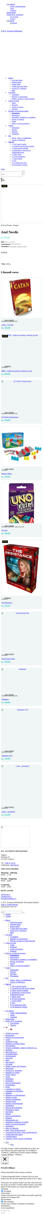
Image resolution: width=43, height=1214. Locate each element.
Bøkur (10, 78)
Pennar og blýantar (18, 119)
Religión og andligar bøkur (15, 1044)
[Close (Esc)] (9, 1210)
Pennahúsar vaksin (12, 1110)
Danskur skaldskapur (13, 1099)
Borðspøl (15, 105)
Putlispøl (13, 951)
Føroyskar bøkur (17, 80)
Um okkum (11, 4)
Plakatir (8, 1114)
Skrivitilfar (9, 1112)
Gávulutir (11, 92)
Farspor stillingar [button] (7, 1155)
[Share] (6, 1210)
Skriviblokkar (10, 1046)
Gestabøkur (15, 95)
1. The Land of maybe (19, 144)
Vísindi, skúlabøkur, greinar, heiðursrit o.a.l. (21, 1048)
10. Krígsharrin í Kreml (19, 165)
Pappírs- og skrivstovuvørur (18, 111)
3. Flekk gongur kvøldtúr (20, 148)
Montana (14, 132)
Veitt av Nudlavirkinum (9, 905)
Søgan (12, 8)
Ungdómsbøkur (11, 1137)
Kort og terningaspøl (13, 1083)
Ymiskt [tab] (8, 916)
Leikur (8, 1039)
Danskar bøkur (16, 82)
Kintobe (14, 130)
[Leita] (23, 172)
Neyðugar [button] (4, 1189)
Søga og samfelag (12, 1128)
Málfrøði (9, 1093)
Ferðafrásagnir (11, 1056)
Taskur (10, 125)
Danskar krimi (11, 1101)
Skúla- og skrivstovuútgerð (20, 123)
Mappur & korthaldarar (14, 1108)
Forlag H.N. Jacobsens (15, 15)
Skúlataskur (15, 128)
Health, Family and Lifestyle (16, 1066)
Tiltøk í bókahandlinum (17, 6)
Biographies (10, 1035)
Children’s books (12, 1042)
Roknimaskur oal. (12, 1120)
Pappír (14, 121)
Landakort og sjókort (13, 1089)
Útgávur (13, 1025)
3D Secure (5, 894)
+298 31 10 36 (9, 863)
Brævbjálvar (16, 115)
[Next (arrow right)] (4, 1212)
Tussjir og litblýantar (18, 140)
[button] (3, 169)
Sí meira (7, 366)
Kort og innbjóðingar (13, 1116)
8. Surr (14, 161)
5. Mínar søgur (16, 154)
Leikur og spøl (13, 101)
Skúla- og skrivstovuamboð (15, 1124)
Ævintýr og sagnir (12, 1033)
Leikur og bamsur (17, 107)
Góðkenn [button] (18, 1155)
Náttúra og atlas (11, 1097)
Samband (13, 1017)
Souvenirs (9, 1058)
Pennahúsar (15, 134)
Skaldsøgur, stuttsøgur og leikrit (17, 1122)
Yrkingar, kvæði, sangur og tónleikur (19, 1139)
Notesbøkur (10, 1106)
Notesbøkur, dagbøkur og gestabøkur (24, 117)
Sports (8, 1077)
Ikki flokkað (10, 1062)
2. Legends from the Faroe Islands (23, 146)
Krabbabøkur (10, 1085)
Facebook (4, 252)
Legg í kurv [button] (9, 320)
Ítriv (9, 136)
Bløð (12, 933)
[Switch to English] (13, 23)
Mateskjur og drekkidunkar (15, 1095)
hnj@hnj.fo (14, 865)
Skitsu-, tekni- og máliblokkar (21, 138)
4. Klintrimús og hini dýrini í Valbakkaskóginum (20, 994)
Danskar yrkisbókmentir (14, 1103)
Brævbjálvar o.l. (11, 1052)
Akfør (14, 103)
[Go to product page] (21, 298)
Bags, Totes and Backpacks (15, 1130)
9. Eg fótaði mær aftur (19, 163)
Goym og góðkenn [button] (8, 1208)
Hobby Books (11, 1075)
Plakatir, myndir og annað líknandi (23, 99)
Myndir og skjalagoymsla (15, 1037)
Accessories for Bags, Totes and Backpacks (21, 1132)
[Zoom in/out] (2, 1210)
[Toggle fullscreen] (4, 1210)
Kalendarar (10, 1079)
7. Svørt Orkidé (17, 159)
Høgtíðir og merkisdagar (20, 97)
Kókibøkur (9, 1081)
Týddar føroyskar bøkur (19, 86)
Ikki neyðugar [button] (6, 1199)
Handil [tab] (8, 914)
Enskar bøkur (16, 84)
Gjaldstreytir (6, 896)
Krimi (8, 1087)
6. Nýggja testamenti (18, 156)
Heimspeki (9, 1068)
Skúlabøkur (10, 1126)
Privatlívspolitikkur (8, 899)
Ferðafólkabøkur (12, 1054)
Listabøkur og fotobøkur (14, 1091)
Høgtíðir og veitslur (13, 1073)
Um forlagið (14, 17)
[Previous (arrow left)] (2, 1212)
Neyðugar (7, 1191)
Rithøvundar (10, 1019)
